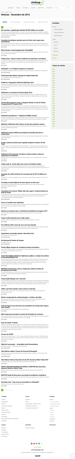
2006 (53, 114)
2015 (53, 94)
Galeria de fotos (5, 434)
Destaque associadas (29, 22)
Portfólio (3, 399)
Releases (3, 428)
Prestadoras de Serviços (31, 406)
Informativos (4, 436)
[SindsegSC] (37, 3)
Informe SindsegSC (15, 22)
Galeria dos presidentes (6, 406)
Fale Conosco (53, 425)
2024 (53, 73)
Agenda (54, 39)
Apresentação (4, 401)
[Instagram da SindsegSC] (36, 444)
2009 (53, 108)
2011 (53, 103)
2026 (53, 69)
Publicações (55, 55)
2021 (53, 80)
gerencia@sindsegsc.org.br (37, 450)
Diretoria (3, 408)
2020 (53, 83)
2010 (53, 105)
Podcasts (54, 58)
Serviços (27, 396)
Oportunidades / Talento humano (33, 403)
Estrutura (3, 414)
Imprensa (3, 425)
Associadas (4, 420)
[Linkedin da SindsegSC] (39, 444)
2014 (53, 96)
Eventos (56, 48)
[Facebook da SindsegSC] (31, 444)
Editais (27, 401)
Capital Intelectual (58, 35)
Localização (4, 416)
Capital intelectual (43, 22)
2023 (53, 76)
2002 (53, 123)
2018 (53, 87)
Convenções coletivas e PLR (31, 408)
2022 (53, 78)
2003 (53, 121)
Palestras (56, 51)
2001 (53, 126)
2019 (53, 85)
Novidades (52, 396)
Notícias (5, 22)
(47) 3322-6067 (37, 447)
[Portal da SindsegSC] (41, 444)
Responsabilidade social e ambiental (9, 418)
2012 (53, 101)
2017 (53, 89)
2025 (53, 71)
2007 (53, 112)
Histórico (3, 403)
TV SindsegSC (4, 432)
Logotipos (3, 430)
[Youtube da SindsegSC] (34, 444)
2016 (53, 92)
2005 (53, 117)
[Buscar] (68, 7)
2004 (53, 119)
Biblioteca (27, 399)
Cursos (55, 45)
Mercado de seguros (30, 428)
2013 (53, 98)
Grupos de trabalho (5, 412)
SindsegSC (4, 396)
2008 (53, 110)
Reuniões (56, 42)
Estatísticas (28, 425)
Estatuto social (4, 410)
